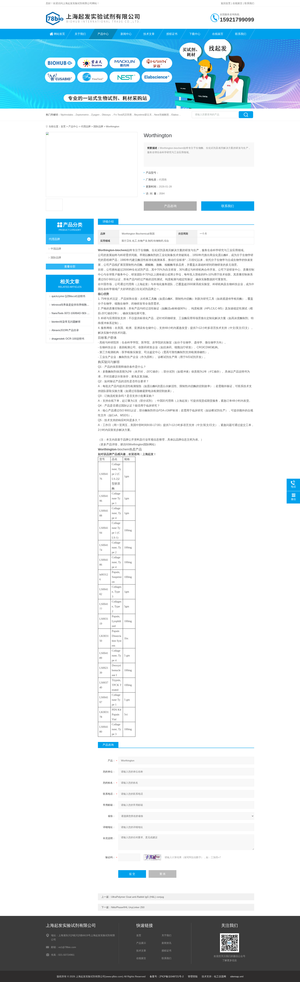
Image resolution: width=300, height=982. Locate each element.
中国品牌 (56, 248)
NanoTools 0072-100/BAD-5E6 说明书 (71, 313)
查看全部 (69, 266)
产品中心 (103, 33)
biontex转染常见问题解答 (66, 321)
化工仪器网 (220, 976)
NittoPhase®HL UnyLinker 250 (127, 907)
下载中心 (194, 33)
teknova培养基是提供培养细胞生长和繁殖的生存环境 (71, 304)
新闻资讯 (166, 943)
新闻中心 (126, 33)
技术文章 (149, 33)
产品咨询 (170, 206)
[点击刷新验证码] (152, 857)
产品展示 (141, 943)
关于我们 (80, 33)
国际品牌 (98, 126)
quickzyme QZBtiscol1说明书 (68, 296)
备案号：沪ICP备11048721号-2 (167, 976)
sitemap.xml (236, 976)
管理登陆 (193, 976)
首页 (63, 126)
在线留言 (237, 3)
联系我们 (249, 3)
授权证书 (171, 33)
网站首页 (59, 33)
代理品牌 (86, 126)
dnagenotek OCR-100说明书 (68, 338)
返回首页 (226, 3)
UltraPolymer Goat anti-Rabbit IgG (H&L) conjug (137, 896)
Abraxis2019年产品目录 (65, 330)
